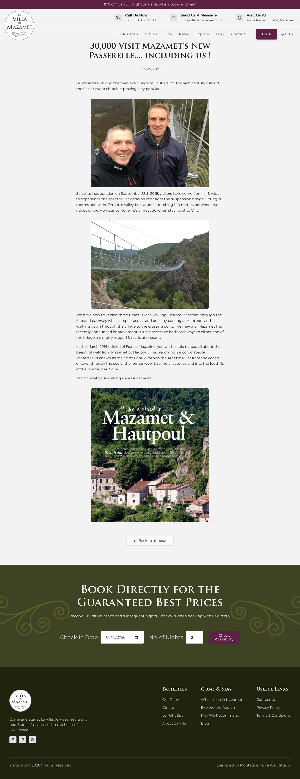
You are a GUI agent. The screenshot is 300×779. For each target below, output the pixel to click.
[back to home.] (19, 25)
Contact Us (266, 700)
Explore (202, 34)
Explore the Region (218, 707)
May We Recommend (220, 715)
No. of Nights (166, 637)
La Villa (148, 34)
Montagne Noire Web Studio (265, 765)
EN (287, 34)
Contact (238, 34)
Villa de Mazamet (56, 765)
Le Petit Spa (172, 715)
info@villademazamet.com (201, 20)
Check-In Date (79, 637)
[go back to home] (20, 701)
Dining (168, 707)
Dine (168, 34)
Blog (220, 34)
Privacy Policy (268, 707)
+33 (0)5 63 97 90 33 (140, 20)
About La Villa (174, 723)
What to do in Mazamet (221, 700)
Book (266, 34)
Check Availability (224, 637)
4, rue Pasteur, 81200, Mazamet (270, 20)
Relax (184, 34)
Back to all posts (153, 541)
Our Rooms (126, 34)
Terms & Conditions (274, 715)
